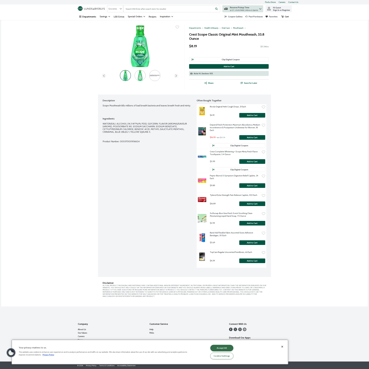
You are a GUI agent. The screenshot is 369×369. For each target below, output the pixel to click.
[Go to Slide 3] (155, 75)
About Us (82, 329)
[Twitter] (235, 330)
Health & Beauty (211, 28)
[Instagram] (240, 330)
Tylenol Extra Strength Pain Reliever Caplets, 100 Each (233, 195)
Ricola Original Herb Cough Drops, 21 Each (228, 106)
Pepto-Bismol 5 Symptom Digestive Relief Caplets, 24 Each (234, 177)
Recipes (152, 16)
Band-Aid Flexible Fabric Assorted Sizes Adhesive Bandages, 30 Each (232, 234)
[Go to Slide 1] (125, 75)
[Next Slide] (176, 75)
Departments (89, 16)
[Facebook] (230, 330)
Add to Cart (229, 66)
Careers (282, 2)
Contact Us (293, 2)
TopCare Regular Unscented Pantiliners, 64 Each (231, 252)
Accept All (222, 348)
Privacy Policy (91, 365)
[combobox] (115, 8)
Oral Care (226, 28)
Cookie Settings (222, 356)
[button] (260, 8)
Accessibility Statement (126, 365)
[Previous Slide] (104, 75)
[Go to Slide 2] (140, 75)
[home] (91, 9)
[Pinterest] (244, 330)
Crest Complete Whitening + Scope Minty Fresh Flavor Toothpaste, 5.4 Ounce (234, 153)
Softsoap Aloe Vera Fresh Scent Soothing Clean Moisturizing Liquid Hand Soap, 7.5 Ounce (231, 214)
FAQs (151, 333)
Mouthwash (238, 28)
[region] (150, 352)
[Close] (282, 346)
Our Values (82, 333)
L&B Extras (119, 16)
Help (151, 329)
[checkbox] (177, 27)
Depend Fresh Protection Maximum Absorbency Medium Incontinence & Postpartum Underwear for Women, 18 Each (235, 127)
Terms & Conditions (106, 365)
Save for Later (250, 83)
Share (210, 83)
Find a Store (270, 2)
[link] (233, 16)
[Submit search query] (216, 8)
